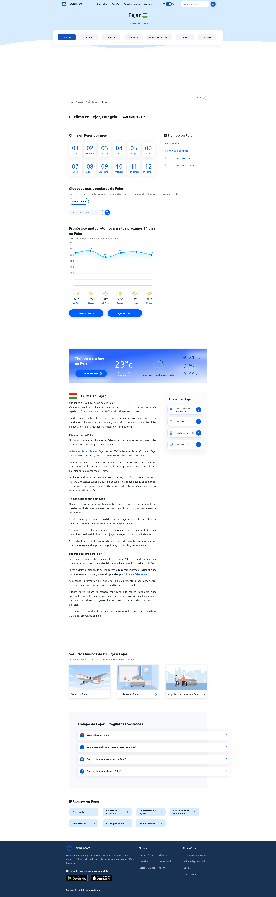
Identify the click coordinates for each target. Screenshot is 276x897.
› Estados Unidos (147, 867)
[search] (213, 4)
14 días (89, 37)
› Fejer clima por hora (176, 150)
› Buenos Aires (146, 854)
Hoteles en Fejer (148, 823)
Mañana (207, 37)
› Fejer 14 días (172, 143)
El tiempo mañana (115, 823)
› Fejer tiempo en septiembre (181, 164)
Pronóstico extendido (159, 37)
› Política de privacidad (194, 861)
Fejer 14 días (78, 812)
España (115, 4)
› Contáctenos (189, 874)
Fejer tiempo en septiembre (181, 812)
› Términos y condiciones (194, 854)
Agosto (111, 37)
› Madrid (163, 854)
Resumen (66, 37)
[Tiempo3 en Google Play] (77, 878)
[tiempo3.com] (73, 4)
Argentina (102, 4)
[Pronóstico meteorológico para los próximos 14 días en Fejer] (113, 266)
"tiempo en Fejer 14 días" (95, 411)
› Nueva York (165, 861)
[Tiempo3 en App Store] (101, 878)
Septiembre (133, 37)
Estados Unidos (132, 4)
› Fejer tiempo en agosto (178, 157)
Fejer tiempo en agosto (148, 812)
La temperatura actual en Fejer (87, 451)
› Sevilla (163, 867)
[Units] (169, 4)
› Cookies (187, 867)
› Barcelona (144, 861)
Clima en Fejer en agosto (138, 574)
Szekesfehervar (79, 201)
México (148, 4)
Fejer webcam (79, 823)
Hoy (185, 37)
